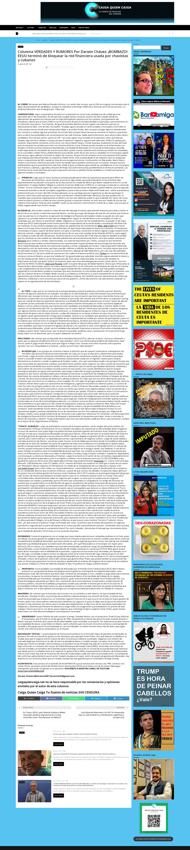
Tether (103, 253)
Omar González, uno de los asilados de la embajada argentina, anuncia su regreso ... (60, 34)
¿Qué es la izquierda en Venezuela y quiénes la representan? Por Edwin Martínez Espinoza (84, 754)
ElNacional (63, 28)
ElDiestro (42, 28)
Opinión (20, 46)
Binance (22, 240)
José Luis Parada (53, 264)
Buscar (136, 44)
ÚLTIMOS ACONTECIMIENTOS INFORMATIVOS (153, 839)
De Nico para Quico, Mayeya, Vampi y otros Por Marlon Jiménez (75, 734)
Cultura (30, 28)
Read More (59, 744)
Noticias (19, 28)
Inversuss (99, 461)
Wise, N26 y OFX (106, 226)
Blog (73, 28)
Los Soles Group (26, 468)
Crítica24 (52, 28)
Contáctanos (83, 28)
